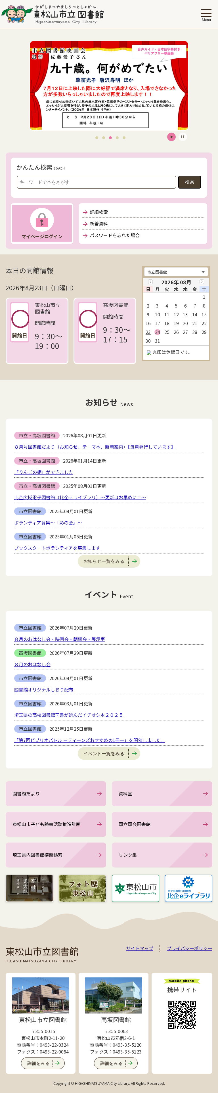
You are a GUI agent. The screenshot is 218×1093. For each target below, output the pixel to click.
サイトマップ (139, 948)
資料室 (125, 793)
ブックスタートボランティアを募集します (57, 547)
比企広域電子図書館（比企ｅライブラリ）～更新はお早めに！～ (80, 497)
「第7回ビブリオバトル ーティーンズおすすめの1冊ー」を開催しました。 (89, 740)
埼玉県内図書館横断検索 (37, 854)
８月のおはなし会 (32, 664)
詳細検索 (99, 211)
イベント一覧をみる (103, 753)
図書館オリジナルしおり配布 (43, 689)
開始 (171, 137)
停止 (183, 137)
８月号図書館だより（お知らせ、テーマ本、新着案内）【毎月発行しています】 (94, 446)
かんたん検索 (34, 167)
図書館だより (26, 793)
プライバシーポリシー (189, 948)
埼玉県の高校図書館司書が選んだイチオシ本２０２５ (68, 714)
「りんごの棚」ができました (43, 472)
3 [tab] (110, 137)
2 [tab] (103, 137)
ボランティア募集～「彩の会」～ (48, 522)
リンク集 (128, 854)
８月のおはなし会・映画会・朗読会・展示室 (59, 639)
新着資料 (99, 223)
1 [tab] (96, 137)
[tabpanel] (109, 85)
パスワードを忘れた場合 (115, 235)
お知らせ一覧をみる (103, 561)
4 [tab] (117, 137)
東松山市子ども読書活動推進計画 (46, 824)
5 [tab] (124, 137)
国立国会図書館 (134, 824)
